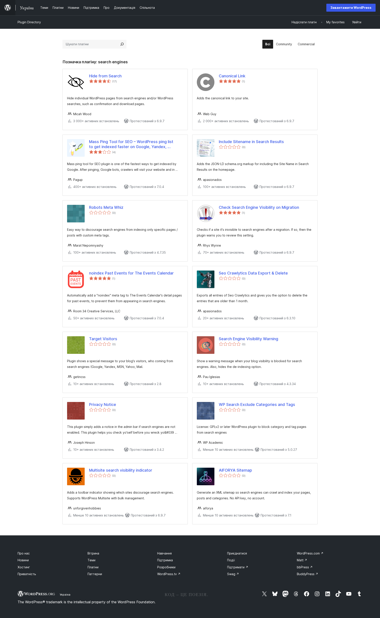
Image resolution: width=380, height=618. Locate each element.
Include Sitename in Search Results (251, 141)
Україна (65, 594)
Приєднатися (237, 553)
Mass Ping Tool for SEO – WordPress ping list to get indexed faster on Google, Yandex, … (131, 144)
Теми (91, 560)
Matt (302, 560)
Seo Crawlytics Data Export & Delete (253, 273)
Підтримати (237, 567)
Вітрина (93, 553)
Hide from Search (105, 76)
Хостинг (24, 567)
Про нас (24, 553)
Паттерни (95, 574)
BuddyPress (307, 574)
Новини (23, 560)
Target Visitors (103, 338)
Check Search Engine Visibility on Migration (259, 207)
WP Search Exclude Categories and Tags (257, 404)
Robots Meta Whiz (106, 207)
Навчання (164, 553)
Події (231, 560)
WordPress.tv (169, 574)
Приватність (27, 574)
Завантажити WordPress (351, 7)
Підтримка (165, 560)
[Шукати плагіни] (122, 44)
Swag (233, 574)
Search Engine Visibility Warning (248, 338)
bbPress (305, 567)
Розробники (166, 567)
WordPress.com (310, 553)
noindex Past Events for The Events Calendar (131, 273)
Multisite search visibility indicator (120, 470)
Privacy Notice (102, 404)
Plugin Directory (29, 22)
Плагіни (93, 567)
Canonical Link (232, 76)
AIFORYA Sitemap (235, 470)
